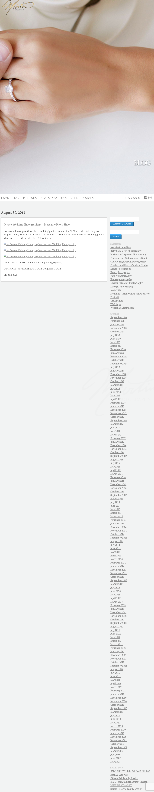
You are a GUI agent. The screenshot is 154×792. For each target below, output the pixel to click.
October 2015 (117, 491)
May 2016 (115, 466)
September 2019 (118, 363)
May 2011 (115, 679)
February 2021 (118, 321)
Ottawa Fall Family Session (124, 778)
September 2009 (118, 747)
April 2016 (115, 470)
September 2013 (118, 580)
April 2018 (115, 399)
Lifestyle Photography (121, 286)
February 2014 (118, 562)
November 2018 (118, 377)
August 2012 (116, 626)
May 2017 (115, 431)
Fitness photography (121, 279)
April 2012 (115, 641)
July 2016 (115, 463)
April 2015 (115, 512)
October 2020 (117, 331)
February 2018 (118, 402)
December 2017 (118, 409)
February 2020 (118, 349)
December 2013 (118, 569)
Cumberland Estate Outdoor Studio (129, 265)
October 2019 (117, 360)
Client (75, 197)
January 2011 (117, 694)
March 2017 (116, 434)
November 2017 (118, 413)
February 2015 (118, 520)
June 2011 (115, 676)
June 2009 (115, 758)
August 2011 (116, 669)
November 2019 (118, 356)
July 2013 (115, 587)
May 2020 (115, 342)
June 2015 (115, 505)
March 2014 (116, 559)
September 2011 (118, 665)
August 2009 (116, 751)
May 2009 (115, 761)
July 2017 (115, 427)
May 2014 (115, 552)
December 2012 (118, 612)
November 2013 (118, 573)
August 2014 (116, 541)
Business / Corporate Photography (128, 254)
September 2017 (118, 420)
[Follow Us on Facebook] (145, 197)
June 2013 (115, 591)
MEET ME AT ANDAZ (121, 785)
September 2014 (118, 537)
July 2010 (115, 715)
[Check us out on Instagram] (150, 197)
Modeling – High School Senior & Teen (130, 293)
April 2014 (115, 555)
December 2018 (118, 374)
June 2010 (115, 719)
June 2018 (115, 392)
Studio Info (49, 197)
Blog (63, 197)
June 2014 (115, 548)
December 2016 (118, 445)
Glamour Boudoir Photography (126, 283)
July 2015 (115, 502)
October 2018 (117, 381)
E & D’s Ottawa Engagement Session (129, 781)
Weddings (115, 304)
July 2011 (115, 672)
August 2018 (116, 385)
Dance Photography (120, 268)
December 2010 (118, 697)
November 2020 (118, 328)
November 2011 (118, 658)
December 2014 (118, 527)
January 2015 (117, 523)
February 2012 (118, 648)
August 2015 (116, 498)
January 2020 (117, 353)
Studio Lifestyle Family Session (126, 789)
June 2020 (115, 338)
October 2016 (117, 452)
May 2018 (115, 395)
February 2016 (118, 477)
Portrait (114, 297)
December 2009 (118, 736)
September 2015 (118, 495)
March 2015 (116, 516)
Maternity (115, 290)
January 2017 (117, 441)
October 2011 (117, 662)
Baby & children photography (125, 251)
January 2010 (117, 733)
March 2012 (116, 644)
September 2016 (118, 456)
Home (5, 197)
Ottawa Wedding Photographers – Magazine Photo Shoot (37, 224)
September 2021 (118, 317)
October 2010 (117, 704)
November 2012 (118, 616)
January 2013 (117, 608)
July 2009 (115, 754)
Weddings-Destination (122, 307)
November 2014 (118, 530)
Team (15, 197)
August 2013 (116, 584)
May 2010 (115, 722)
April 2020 (115, 345)
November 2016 (118, 449)
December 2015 (118, 484)
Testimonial (116, 300)
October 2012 (117, 619)
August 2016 (116, 459)
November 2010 (118, 701)
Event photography (120, 272)
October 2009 (117, 744)
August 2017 (116, 424)
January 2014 (117, 566)
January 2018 (117, 406)
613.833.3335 (133, 197)
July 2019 (115, 367)
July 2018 (115, 388)
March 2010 (116, 726)
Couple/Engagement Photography (128, 261)
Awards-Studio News (120, 247)
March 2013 (116, 601)
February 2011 (118, 690)
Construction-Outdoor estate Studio (129, 258)
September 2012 (118, 623)
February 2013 (118, 605)
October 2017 (117, 416)
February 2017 (118, 438)
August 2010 (116, 712)
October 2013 (117, 576)
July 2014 (115, 545)
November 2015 (118, 488)
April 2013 (115, 598)
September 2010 (118, 708)
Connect (89, 197)
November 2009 (118, 740)
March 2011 (116, 687)
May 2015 (115, 509)
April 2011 (115, 683)
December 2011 (118, 655)
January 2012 (117, 651)
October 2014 (117, 534)
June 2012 (115, 633)
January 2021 (117, 324)
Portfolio (30, 197)
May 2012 (115, 637)
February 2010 (118, 729)
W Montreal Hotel (79, 231)
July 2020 (115, 335)
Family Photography (121, 276)
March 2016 (116, 473)
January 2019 (117, 370)
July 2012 (115, 630)
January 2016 (117, 480)
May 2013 (115, 594)
